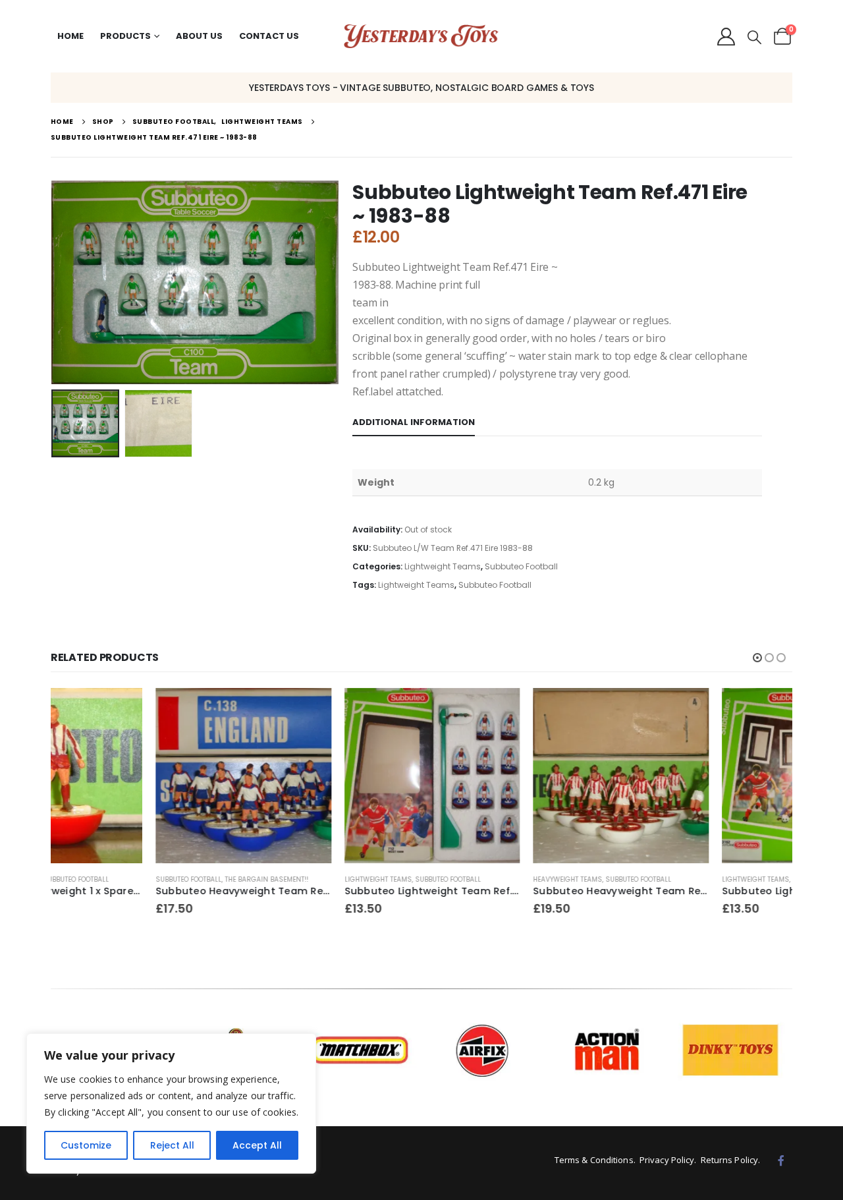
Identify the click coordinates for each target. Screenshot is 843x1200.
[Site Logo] (421, 36)
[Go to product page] (139, 776)
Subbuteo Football (521, 566)
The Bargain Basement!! (162, 879)
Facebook (781, 1160)
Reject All (172, 1145)
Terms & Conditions (594, 1160)
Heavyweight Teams (462, 879)
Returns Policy (729, 1160)
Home (70, 36)
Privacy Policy (666, 1160)
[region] (171, 1103)
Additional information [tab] (413, 422)
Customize (86, 1145)
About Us (199, 36)
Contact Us (269, 36)
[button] (754, 37)
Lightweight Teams (442, 566)
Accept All (257, 1145)
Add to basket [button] (205, 710)
